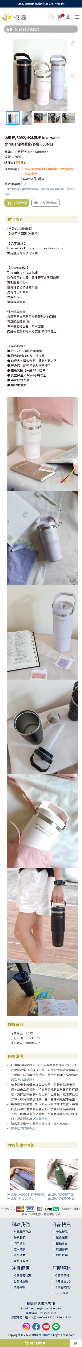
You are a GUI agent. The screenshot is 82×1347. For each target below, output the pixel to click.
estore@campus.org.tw (46, 1308)
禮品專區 (62, 1243)
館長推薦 (62, 1237)
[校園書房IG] (26, 1328)
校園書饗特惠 (22, 1275)
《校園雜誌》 (63, 1287)
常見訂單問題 (23, 1079)
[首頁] (14, 16)
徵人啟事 (19, 1249)
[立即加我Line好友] (56, 1328)
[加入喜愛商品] (76, 1343)
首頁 (9, 29)
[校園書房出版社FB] (36, 1328)
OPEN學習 (61, 1293)
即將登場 (62, 1255)
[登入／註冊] (68, 17)
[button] (51, 17)
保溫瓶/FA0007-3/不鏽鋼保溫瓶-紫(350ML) (25, 1196)
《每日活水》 (63, 1281)
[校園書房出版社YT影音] (46, 1328)
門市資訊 (19, 1243)
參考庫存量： (13, 184)
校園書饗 (62, 1249)
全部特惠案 (20, 1281)
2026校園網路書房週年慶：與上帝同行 (41, 4)
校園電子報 (61, 1275)
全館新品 (62, 1231)
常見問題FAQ (22, 1231)
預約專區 (19, 1287)
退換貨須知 (40, 1119)
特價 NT (10, 163)
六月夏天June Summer (31, 151)
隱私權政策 (21, 1261)
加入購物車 (19, 202)
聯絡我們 (19, 1237)
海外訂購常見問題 (57, 1124)
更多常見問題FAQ (23, 1128)
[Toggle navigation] (77, 17)
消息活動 (19, 1255)
